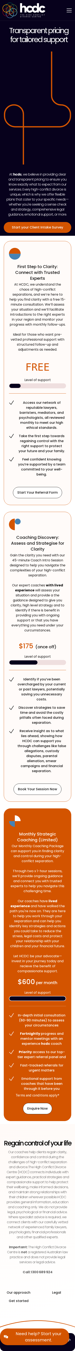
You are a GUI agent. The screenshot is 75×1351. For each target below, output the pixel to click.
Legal (56, 1292)
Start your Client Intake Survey (37, 227)
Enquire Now (37, 1108)
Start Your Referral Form (37, 492)
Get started (19, 1300)
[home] (23, 10)
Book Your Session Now (37, 789)
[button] (68, 10)
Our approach (18, 1292)
